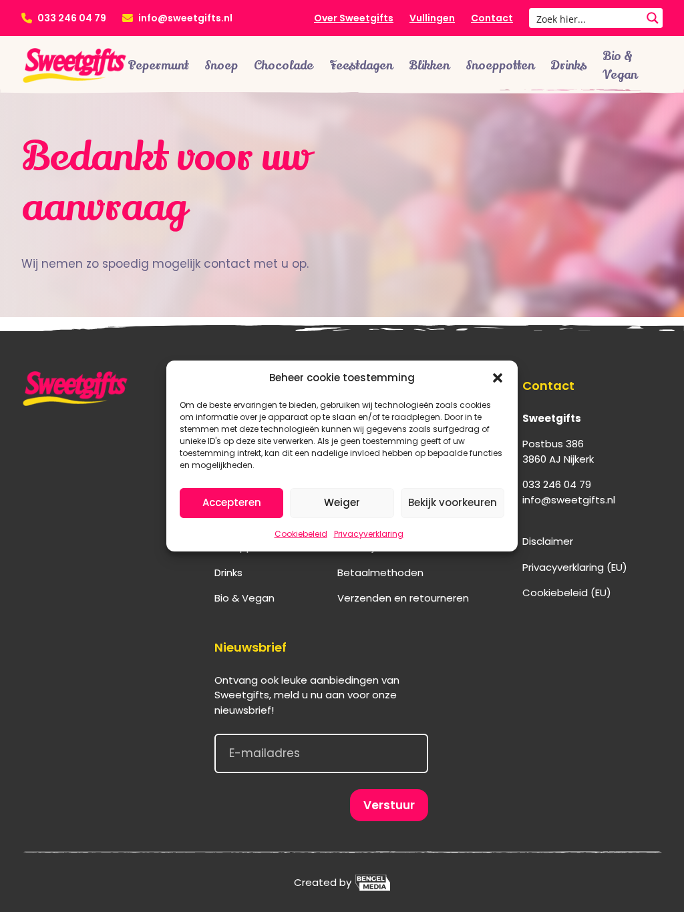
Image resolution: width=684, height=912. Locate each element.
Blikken (429, 65)
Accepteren (231, 502)
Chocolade (283, 65)
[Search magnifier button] (653, 18)
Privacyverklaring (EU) (574, 567)
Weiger (342, 502)
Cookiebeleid (301, 533)
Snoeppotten (500, 65)
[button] (497, 378)
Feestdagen (361, 65)
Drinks (568, 65)
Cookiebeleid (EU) (566, 593)
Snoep (221, 65)
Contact (492, 18)
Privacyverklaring (368, 533)
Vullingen (432, 18)
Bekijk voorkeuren (452, 502)
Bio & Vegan (620, 65)
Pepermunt (158, 65)
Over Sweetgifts (353, 18)
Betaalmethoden (380, 572)
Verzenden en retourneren (403, 598)
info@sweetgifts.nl (185, 18)
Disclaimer (547, 541)
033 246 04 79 (71, 18)
